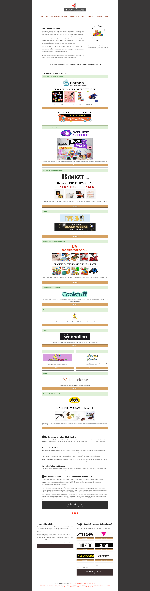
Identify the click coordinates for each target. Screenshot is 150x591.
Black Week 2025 (73, 583)
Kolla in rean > (75, 108)
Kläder (79, 585)
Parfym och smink (61, 586)
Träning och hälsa (89, 586)
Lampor (108, 585)
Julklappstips (43, 585)
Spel (83, 586)
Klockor (84, 585)
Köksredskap (90, 585)
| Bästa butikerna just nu (89, 583)
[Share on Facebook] (72, 513)
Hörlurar (75, 585)
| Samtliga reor (80, 583)
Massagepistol (61, 585)
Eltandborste (68, 585)
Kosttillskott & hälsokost (100, 585)
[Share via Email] (77, 513)
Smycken (79, 586)
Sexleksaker (73, 586)
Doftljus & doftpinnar (52, 585)
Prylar (67, 586)
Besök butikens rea (85, 538)
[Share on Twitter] (75, 513)
